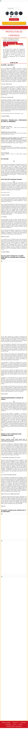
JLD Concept (19, 726)
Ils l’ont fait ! (5, 159)
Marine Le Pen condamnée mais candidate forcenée (11, 434)
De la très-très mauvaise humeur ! (12, 179)
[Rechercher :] (14, 8)
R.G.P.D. (20, 724)
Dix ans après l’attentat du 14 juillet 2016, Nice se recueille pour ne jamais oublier (13, 257)
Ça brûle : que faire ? (7, 65)
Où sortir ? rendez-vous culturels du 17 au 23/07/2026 (13, 510)
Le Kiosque (8, 724)
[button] (14, 27)
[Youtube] (16, 13)
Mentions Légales (6, 722)
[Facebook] (7, 13)
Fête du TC (15, 722)
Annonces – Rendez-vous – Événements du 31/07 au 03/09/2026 (14, 120)
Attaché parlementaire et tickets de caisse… (12, 398)
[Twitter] (12, 13)
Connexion (15, 16)
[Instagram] (21, 13)
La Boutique (23, 722)
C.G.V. (14, 724)
